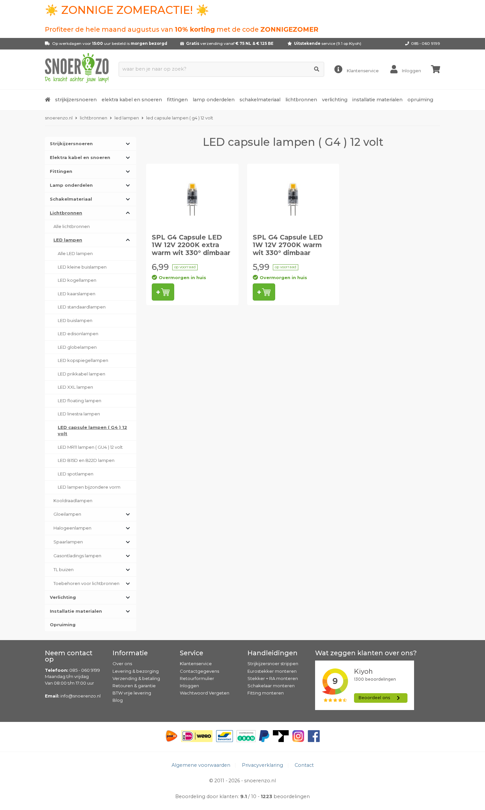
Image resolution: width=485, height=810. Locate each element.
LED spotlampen (75, 473)
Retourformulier (197, 678)
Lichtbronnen (301, 100)
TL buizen (63, 569)
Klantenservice (196, 663)
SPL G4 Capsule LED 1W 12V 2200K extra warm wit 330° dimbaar (191, 245)
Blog (118, 700)
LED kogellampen (77, 280)
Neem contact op (68, 656)
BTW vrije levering (132, 693)
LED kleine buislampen (82, 267)
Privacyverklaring (262, 765)
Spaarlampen (68, 541)
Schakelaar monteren (271, 685)
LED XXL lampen (75, 387)
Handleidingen (272, 653)
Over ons (122, 663)
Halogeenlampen (72, 528)
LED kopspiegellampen (83, 360)
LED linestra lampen (79, 413)
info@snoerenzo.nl (80, 695)
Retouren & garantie (134, 685)
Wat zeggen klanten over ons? (366, 653)
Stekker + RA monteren (272, 678)
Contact (304, 765)
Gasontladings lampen (77, 555)
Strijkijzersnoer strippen (272, 663)
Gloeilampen (67, 514)
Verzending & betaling (136, 678)
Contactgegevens (199, 671)
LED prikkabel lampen (81, 373)
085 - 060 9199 (425, 43)
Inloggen (189, 685)
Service (191, 653)
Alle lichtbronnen (71, 226)
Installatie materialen (377, 100)
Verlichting (334, 100)
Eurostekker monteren (272, 671)
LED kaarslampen (76, 293)
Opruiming (420, 100)
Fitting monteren (265, 693)
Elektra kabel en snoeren (132, 100)
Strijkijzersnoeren (76, 100)
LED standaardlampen (82, 306)
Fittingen (177, 100)
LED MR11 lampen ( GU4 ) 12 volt (90, 447)
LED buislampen (75, 320)
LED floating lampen (79, 400)
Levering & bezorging (136, 671)
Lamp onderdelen (214, 100)
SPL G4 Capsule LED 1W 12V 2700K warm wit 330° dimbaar (288, 245)
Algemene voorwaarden (201, 765)
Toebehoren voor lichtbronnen (86, 583)
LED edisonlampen (78, 333)
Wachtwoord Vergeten (204, 693)
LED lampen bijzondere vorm (89, 487)
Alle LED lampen (75, 253)
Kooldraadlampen (72, 500)
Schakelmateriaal (260, 100)
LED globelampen (77, 347)
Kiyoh (354, 43)
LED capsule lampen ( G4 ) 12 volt (92, 431)
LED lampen (67, 240)
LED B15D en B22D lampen (86, 460)
